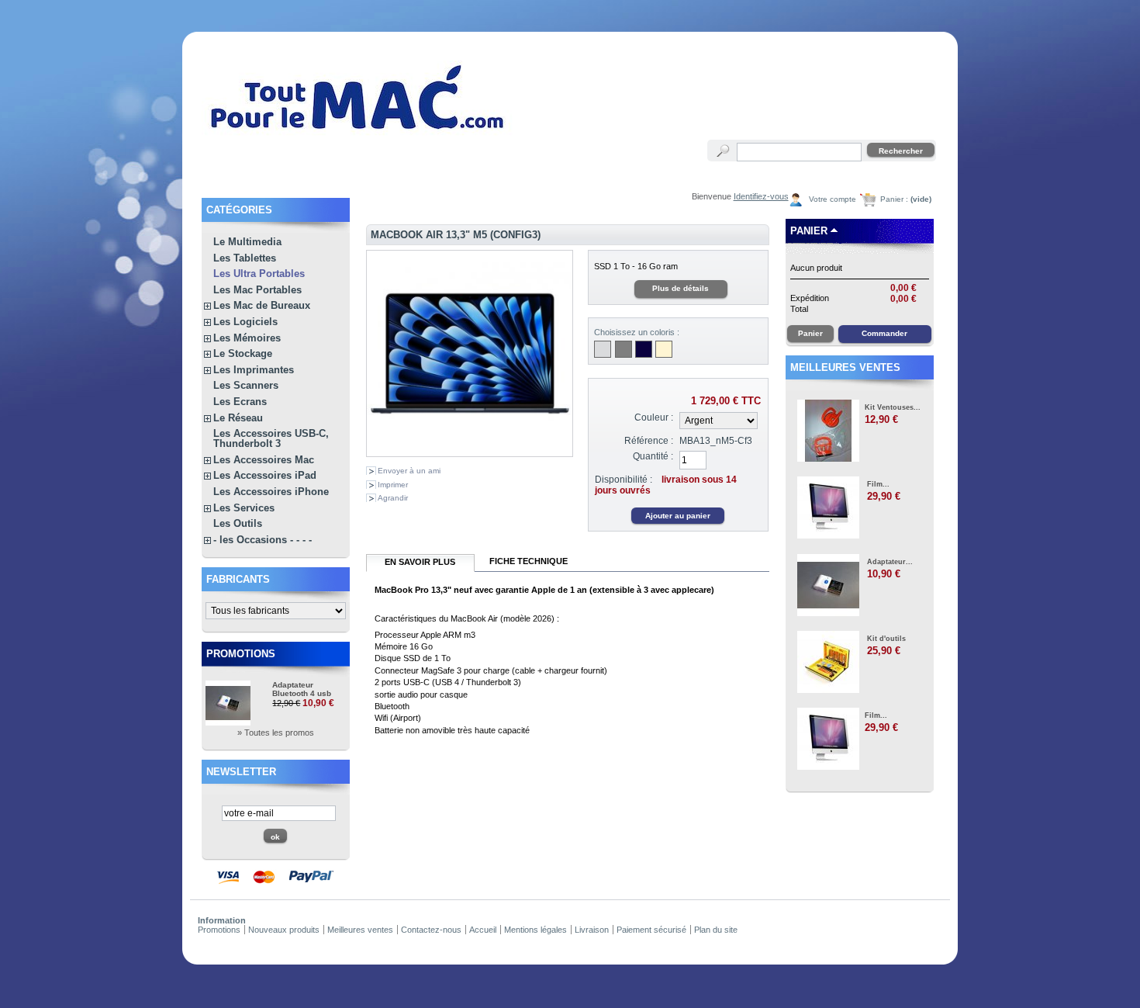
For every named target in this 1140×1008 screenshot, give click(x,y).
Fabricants (238, 579)
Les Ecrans (240, 401)
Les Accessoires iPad (264, 475)
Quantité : (653, 456)
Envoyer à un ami (409, 470)
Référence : (648, 440)
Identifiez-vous (761, 196)
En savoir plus (420, 561)
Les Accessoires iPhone (271, 491)
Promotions (240, 654)
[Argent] (602, 349)
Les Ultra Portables (259, 273)
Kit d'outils (886, 639)
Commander (884, 333)
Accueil (482, 929)
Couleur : (653, 417)
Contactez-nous (431, 929)
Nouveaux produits (284, 929)
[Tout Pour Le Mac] (358, 135)
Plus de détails (680, 288)
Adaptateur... (890, 562)
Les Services (244, 508)
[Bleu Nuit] (643, 349)
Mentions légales (535, 929)
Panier (808, 231)
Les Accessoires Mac (263, 460)
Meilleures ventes (845, 367)
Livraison (592, 929)
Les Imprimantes (253, 370)
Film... (878, 484)
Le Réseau (238, 418)
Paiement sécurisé (651, 929)
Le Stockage (242, 353)
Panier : (905, 199)
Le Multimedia (247, 242)
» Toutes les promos (275, 732)
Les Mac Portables (257, 290)
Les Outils (237, 523)
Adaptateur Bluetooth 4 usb (301, 689)
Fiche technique (528, 561)
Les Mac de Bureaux (261, 305)
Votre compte (832, 199)
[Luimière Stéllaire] (663, 349)
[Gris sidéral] (623, 349)
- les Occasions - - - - (262, 540)
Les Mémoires (247, 338)
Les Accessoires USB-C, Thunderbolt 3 (271, 438)
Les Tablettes (244, 258)
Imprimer (393, 484)
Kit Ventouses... (893, 407)
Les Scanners (245, 385)
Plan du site (716, 929)
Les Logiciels (245, 321)
